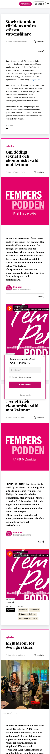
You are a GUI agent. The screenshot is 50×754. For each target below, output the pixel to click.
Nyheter (10, 146)
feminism (23, 610)
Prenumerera (25, 3)
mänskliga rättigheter (28, 619)
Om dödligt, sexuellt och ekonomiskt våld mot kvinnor (22, 158)
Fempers (17, 287)
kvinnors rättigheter (27, 614)
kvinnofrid (35, 610)
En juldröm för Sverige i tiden (20, 645)
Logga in (41, 3)
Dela (39, 52)
